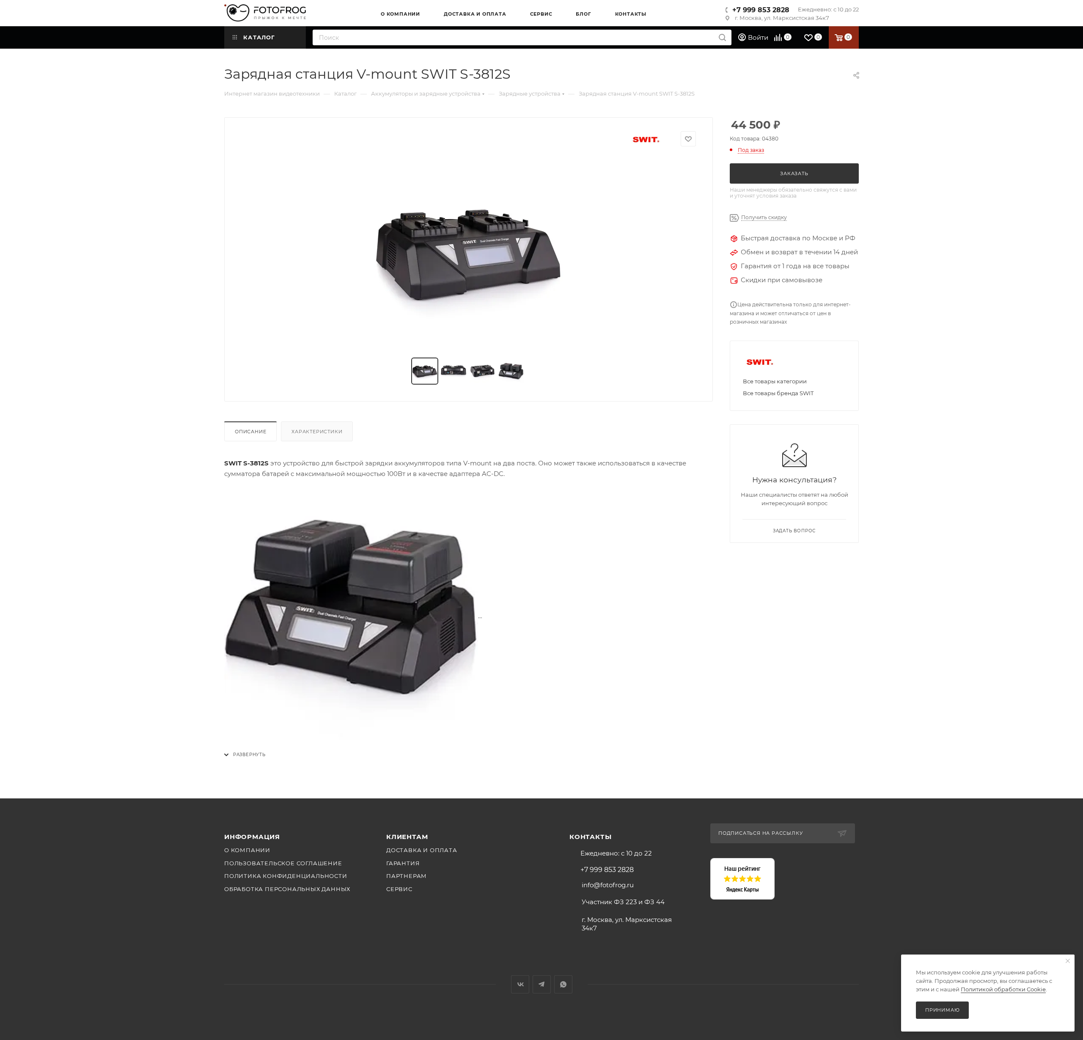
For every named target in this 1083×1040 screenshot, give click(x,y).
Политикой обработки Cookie (1003, 989)
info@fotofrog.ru (608, 885)
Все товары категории (775, 381)
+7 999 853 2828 (760, 10)
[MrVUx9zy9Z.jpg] (469, 252)
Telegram (542, 984)
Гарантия (403, 863)
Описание (250, 432)
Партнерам (406, 875)
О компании (247, 850)
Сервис (399, 889)
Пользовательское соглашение (283, 863)
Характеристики (316, 432)
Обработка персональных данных (287, 889)
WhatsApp (563, 984)
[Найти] (722, 37)
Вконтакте (520, 984)
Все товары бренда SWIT (778, 393)
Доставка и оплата (421, 850)
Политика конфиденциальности (285, 875)
